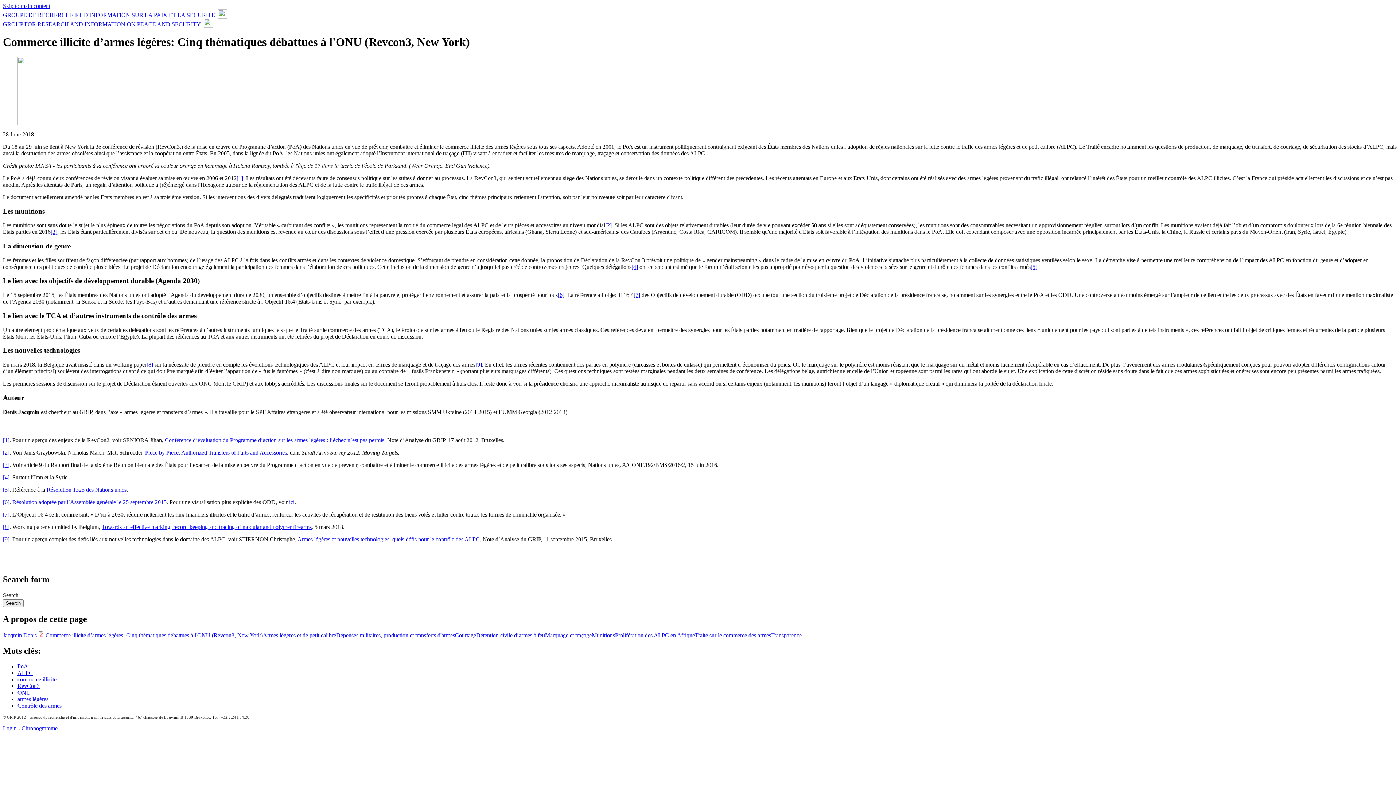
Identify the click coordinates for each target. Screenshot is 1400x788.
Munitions (603, 635)
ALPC (25, 673)
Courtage (465, 635)
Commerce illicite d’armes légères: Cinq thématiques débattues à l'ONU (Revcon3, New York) (154, 635)
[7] (637, 295)
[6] (561, 295)
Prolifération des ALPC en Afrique (655, 635)
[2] (608, 225)
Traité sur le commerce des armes (733, 635)
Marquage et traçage (568, 635)
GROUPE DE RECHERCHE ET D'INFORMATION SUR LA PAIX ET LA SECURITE (109, 15)
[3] (54, 232)
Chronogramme (40, 728)
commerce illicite (37, 679)
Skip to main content (26, 6)
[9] (478, 365)
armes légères (33, 699)
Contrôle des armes (40, 706)
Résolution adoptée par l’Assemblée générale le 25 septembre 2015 (89, 502)
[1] (240, 178)
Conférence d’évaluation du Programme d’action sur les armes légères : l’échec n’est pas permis (274, 440)
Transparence (786, 635)
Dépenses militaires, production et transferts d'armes (395, 635)
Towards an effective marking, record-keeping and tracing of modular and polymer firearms (207, 527)
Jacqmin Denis (20, 635)
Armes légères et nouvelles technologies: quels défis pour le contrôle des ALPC (388, 539)
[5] (1034, 267)
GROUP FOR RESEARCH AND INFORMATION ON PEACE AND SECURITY (102, 24)
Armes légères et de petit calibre (299, 635)
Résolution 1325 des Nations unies (87, 490)
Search (11, 595)
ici (292, 502)
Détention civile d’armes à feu (510, 635)
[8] (150, 365)
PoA (23, 666)
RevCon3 (29, 686)
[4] (634, 267)
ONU (24, 693)
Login (10, 728)
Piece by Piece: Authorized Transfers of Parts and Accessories (216, 452)
